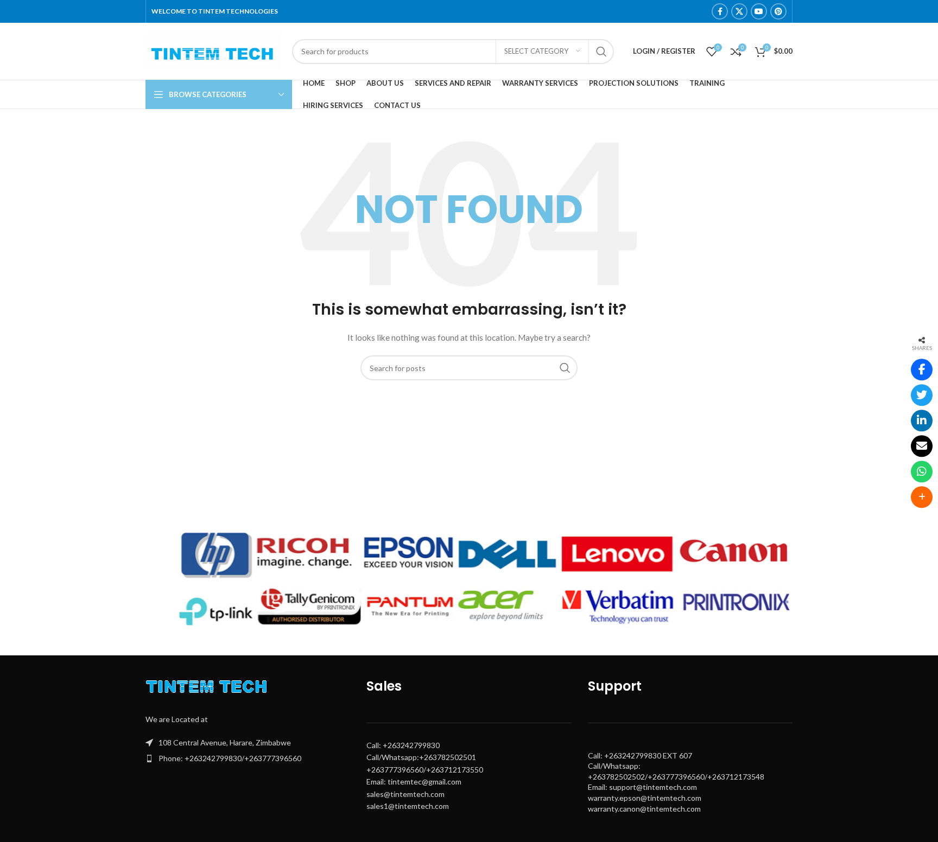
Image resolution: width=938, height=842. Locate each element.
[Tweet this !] (922, 395)
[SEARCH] (601, 51)
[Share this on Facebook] (922, 370)
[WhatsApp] (922, 472)
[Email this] (922, 446)
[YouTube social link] (759, 11)
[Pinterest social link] (778, 11)
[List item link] (247, 758)
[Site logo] (213, 50)
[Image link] (208, 689)
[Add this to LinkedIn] (922, 421)
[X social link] (739, 11)
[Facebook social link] (720, 11)
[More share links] (922, 497)
